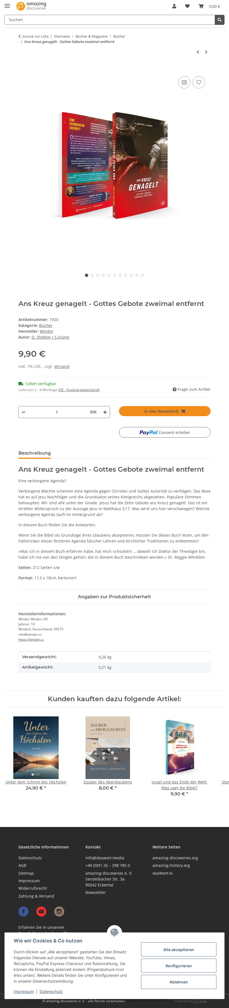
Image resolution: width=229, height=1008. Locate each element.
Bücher (46, 325)
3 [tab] (97, 275)
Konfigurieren (179, 965)
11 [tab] (142, 275)
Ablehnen (179, 982)
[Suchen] (220, 20)
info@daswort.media (104, 857)
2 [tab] (92, 275)
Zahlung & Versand (36, 896)
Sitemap (26, 873)
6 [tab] (114, 275)
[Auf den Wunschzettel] (199, 82)
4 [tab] (103, 275)
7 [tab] (120, 275)
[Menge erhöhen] (105, 412)
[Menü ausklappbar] (7, 3)
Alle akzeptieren (178, 949)
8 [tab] (125, 275)
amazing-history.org (171, 865)
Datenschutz (51, 991)
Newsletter (95, 892)
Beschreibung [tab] (34, 453)
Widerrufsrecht (32, 888)
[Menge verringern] (23, 412)
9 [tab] (131, 275)
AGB (22, 865)
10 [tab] (137, 275)
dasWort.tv (162, 873)
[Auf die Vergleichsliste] (184, 82)
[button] (174, 6)
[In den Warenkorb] (21, 69)
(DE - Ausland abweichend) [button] (79, 389)
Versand (62, 366)
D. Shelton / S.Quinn (51, 337)
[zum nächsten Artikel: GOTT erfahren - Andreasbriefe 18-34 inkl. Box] (206, 52)
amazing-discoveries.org (175, 857)
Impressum (24, 991)
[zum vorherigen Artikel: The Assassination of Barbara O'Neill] (198, 52)
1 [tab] (86, 275)
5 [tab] (109, 275)
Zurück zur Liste (35, 36)
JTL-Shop (200, 1001)
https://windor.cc (31, 639)
